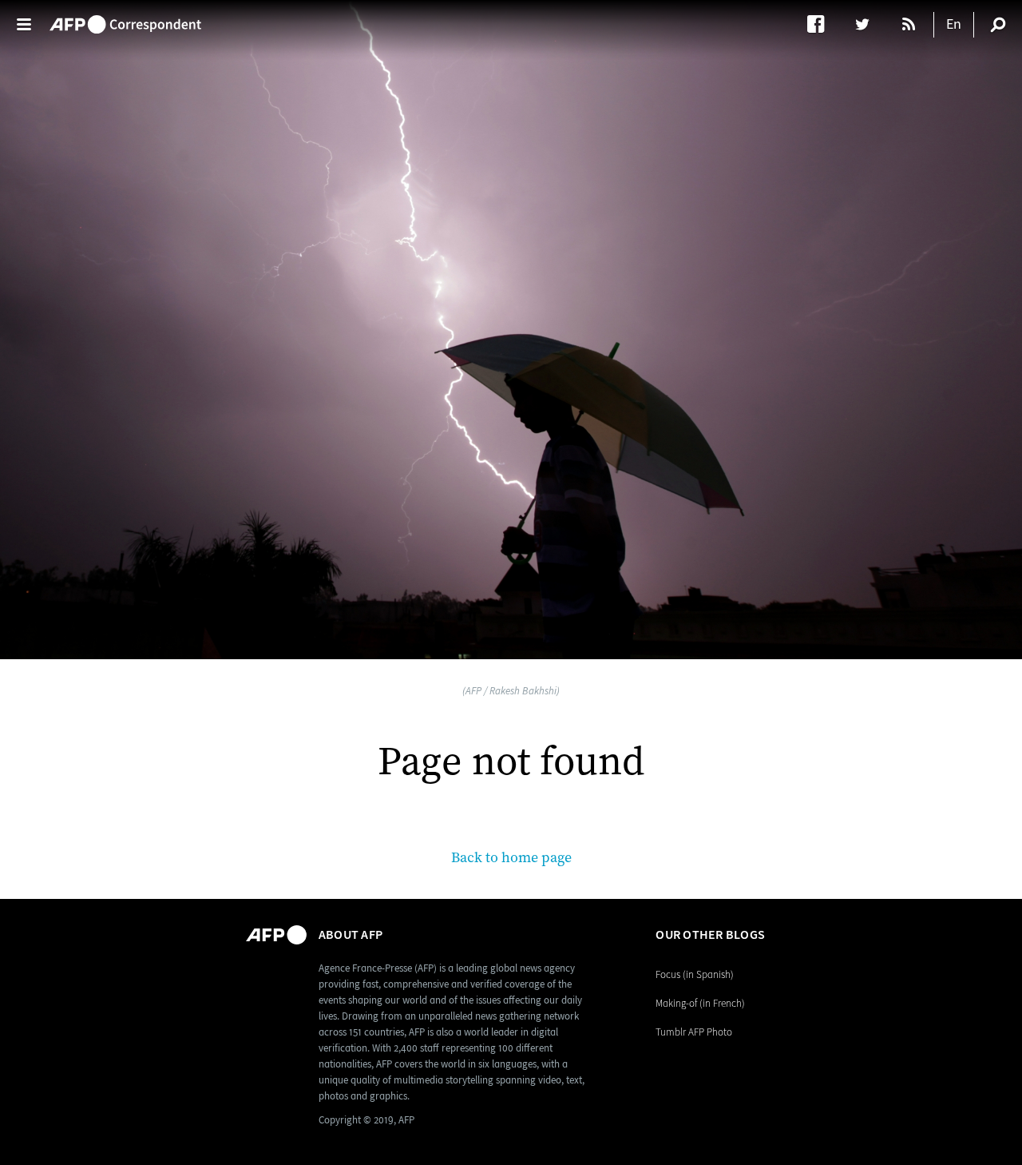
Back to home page (511, 858)
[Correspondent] (125, 17)
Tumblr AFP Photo (694, 1032)
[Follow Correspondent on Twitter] (870, 24)
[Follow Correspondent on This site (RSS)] (910, 24)
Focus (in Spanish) (695, 974)
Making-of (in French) (700, 1003)
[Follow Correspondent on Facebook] (823, 24)
